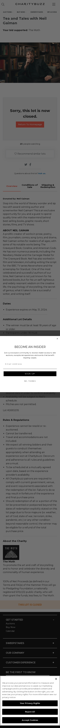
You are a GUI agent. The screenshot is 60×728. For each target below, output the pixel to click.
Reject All (30, 712)
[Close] (56, 679)
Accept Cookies (30, 720)
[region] (30, 701)
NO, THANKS (30, 381)
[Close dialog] (57, 338)
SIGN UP (30, 373)
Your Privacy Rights (30, 703)
